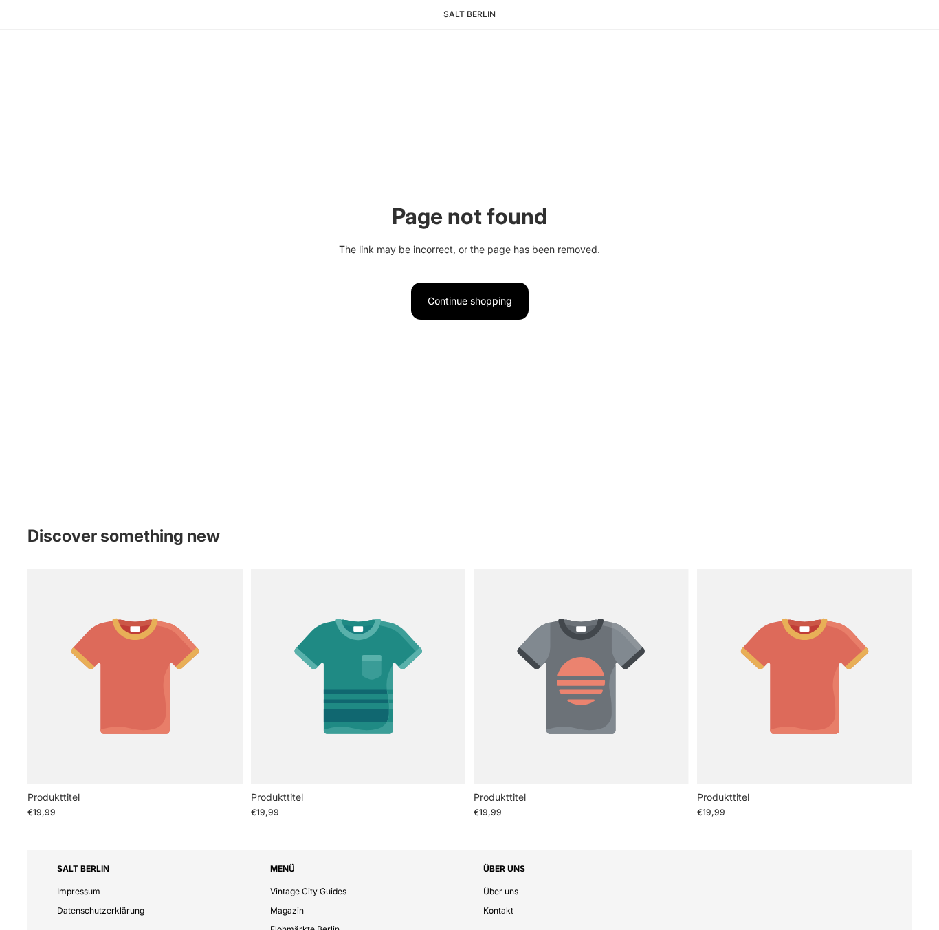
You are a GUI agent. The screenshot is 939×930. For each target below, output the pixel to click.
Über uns (500, 891)
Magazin (287, 910)
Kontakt (498, 910)
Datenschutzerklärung (100, 910)
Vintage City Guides (308, 891)
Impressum (78, 891)
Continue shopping (470, 301)
